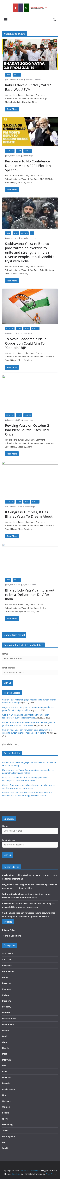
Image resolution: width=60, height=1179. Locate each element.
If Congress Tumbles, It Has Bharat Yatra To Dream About (28, 514)
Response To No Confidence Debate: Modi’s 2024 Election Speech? (28, 165)
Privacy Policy (8, 930)
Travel (5, 1130)
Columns (6, 989)
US (32, 233)
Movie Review (8, 1089)
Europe (5, 1030)
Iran (4, 1065)
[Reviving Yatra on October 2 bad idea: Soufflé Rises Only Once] (30, 393)
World (5, 1148)
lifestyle (6, 1083)
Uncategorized (9, 1136)
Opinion (6, 1107)
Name (5, 653)
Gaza (4, 1042)
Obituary (6, 1101)
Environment (8, 1024)
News (16, 233)
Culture (5, 995)
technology (7, 1124)
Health (5, 1048)
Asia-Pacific (7, 953)
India (8, 75)
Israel (4, 1071)
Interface (6, 1059)
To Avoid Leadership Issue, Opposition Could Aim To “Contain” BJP (26, 343)
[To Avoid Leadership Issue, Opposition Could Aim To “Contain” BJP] (30, 306)
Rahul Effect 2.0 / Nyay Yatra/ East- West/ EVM (28, 87)
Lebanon (6, 1077)
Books (5, 977)
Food (4, 1036)
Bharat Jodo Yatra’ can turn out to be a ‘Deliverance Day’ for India (29, 594)
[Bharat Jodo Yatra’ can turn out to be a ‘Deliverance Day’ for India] (30, 559)
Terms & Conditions (11, 935)
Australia (6, 959)
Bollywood (7, 965)
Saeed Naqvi (28, 156)
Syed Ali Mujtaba (29, 585)
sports (5, 1118)
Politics (17, 75)
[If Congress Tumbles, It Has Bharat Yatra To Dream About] (30, 479)
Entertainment (9, 1018)
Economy (6, 1006)
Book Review (8, 971)
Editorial (9, 151)
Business (6, 983)
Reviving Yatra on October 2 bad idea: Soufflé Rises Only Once (27, 429)
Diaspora (6, 1001)
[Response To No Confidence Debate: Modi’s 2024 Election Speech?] (30, 131)
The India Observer (33, 79)
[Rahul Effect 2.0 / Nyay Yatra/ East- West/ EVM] (30, 54)
